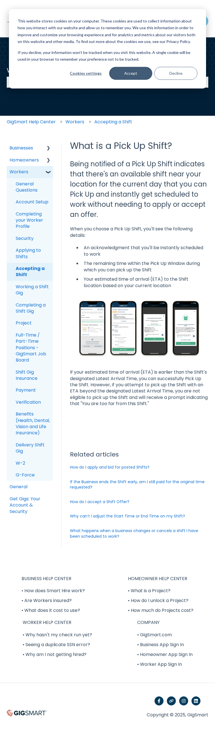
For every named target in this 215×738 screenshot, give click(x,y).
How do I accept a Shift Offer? (99, 502)
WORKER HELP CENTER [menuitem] (47, 622)
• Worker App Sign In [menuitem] (159, 664)
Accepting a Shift (113, 122)
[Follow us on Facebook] (159, 700)
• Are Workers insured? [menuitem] (47, 600)
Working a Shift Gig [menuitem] (32, 289)
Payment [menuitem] (26, 390)
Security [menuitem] (25, 238)
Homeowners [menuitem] (24, 160)
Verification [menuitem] (28, 402)
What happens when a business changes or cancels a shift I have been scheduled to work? (134, 533)
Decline (176, 73)
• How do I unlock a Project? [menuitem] (158, 600)
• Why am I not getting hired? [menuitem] (55, 654)
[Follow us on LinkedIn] (195, 700)
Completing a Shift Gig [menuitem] (31, 308)
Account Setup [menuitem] (32, 202)
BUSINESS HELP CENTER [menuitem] (46, 578)
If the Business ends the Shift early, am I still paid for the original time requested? (137, 484)
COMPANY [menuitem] (148, 622)
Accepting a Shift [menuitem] (30, 271)
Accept (130, 73)
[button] (48, 148)
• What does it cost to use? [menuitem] (51, 610)
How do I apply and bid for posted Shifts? (109, 467)
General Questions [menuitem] (27, 187)
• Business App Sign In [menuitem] (160, 644)
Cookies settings (86, 73)
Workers (75, 122)
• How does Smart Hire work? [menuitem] (53, 590)
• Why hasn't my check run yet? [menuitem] (57, 635)
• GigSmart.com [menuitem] (154, 635)
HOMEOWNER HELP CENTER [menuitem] (157, 578)
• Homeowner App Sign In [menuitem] (165, 654)
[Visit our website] (171, 700)
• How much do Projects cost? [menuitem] (160, 610)
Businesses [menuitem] (21, 148)
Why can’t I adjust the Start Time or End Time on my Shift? (127, 516)
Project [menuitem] (24, 323)
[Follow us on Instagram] (183, 700)
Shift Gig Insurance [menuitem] (27, 375)
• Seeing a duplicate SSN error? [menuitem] (56, 644)
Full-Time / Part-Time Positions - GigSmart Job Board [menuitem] (31, 348)
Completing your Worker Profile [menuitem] (29, 220)
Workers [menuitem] (19, 172)
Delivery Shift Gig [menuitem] (30, 448)
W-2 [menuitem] (20, 463)
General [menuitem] (18, 486)
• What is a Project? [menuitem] (149, 590)
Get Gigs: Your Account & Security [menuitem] (25, 505)
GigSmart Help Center (31, 122)
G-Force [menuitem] (25, 475)
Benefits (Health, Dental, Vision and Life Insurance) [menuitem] (33, 423)
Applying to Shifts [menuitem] (28, 253)
